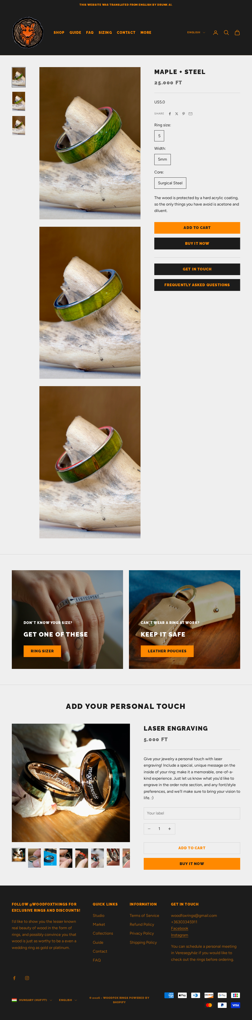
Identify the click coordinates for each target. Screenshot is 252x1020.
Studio (98, 915)
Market (99, 924)
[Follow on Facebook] (14, 978)
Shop (59, 32)
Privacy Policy (142, 933)
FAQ (90, 32)
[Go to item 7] (113, 857)
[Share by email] (190, 114)
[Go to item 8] (129, 858)
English (193, 32)
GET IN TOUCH (197, 269)
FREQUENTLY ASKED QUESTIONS (197, 285)
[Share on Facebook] (170, 114)
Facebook (179, 928)
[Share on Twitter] (177, 114)
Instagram (179, 935)
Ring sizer (42, 651)
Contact (126, 32)
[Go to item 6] (97, 858)
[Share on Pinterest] (184, 114)
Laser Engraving (176, 728)
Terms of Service (144, 915)
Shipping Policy (143, 942)
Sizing (105, 32)
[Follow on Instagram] (27, 978)
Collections (103, 933)
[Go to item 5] (82, 858)
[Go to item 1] (19, 77)
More (146, 32)
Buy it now (197, 243)
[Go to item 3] (19, 125)
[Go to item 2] (19, 101)
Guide (75, 32)
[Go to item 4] (66, 858)
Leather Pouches (167, 651)
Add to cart (197, 228)
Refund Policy (142, 924)
